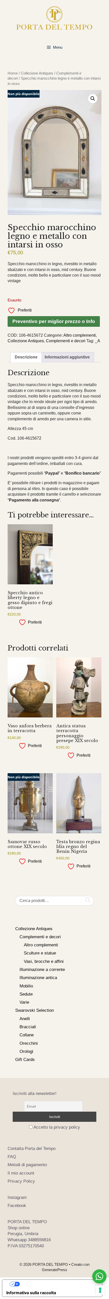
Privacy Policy (21, 1181)
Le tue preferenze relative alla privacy (57, 1284)
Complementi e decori (65, 341)
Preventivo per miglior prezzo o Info (53, 321)
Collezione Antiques (37, 73)
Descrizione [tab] (26, 357)
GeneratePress (54, 1270)
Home (13, 73)
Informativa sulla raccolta (31, 1292)
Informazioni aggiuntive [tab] (67, 357)
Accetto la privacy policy (56, 1127)
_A (97, 341)
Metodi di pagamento (27, 1164)
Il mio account (21, 1173)
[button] (92, 98)
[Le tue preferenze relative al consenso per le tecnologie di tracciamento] (100, 1290)
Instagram (17, 1197)
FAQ (12, 1156)
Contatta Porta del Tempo (32, 1148)
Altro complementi (79, 335)
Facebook (17, 1205)
